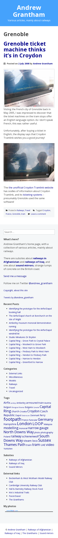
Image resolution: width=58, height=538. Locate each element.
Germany (45, 419)
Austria (47, 402)
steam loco (30, 440)
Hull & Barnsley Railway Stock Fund (26, 488)
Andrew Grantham (29, 10)
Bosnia (21, 407)
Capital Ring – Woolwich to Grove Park (27, 344)
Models (12, 380)
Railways (20, 210)
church (15, 411)
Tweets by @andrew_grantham (18, 297)
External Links (15, 373)
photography (47, 432)
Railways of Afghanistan (20, 459)
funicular (33, 420)
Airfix (7, 402)
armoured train (35, 402)
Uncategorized (16, 391)
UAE (43, 445)
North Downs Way (19, 431)
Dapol (18, 415)
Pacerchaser (15, 496)
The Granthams (16, 499)
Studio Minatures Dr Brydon (22, 337)
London (24, 423)
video (50, 444)
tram (23, 214)
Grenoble (16, 214)
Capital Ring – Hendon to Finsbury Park (27, 355)
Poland (7, 436)
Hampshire (10, 424)
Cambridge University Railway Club (25, 485)
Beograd (15, 407)
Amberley (21, 402)
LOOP (37, 423)
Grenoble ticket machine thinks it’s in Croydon (25, 49)
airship (13, 403)
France (8, 214)
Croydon (46, 210)
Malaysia (48, 424)
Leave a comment (38, 214)
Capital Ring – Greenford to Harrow (26, 362)
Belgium (7, 407)
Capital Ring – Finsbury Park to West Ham (29, 351)
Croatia (23, 411)
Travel (27, 210)
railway (16, 436)
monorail (23, 428)
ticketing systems (32, 194)
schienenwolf (30, 436)
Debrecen (26, 415)
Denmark (34, 415)
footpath (12, 419)
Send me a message (15, 276)
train (29, 445)
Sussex (44, 440)
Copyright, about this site (16, 290)
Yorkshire (8, 448)
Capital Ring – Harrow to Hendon (25, 358)
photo (37, 432)
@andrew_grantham (40, 283)
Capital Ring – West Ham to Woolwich (27, 347)
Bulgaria (29, 407)
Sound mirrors (46, 533)
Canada (36, 407)
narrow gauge (38, 428)
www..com (12, 511)
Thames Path (14, 444)
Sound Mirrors (16, 466)
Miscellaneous (16, 377)
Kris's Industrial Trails (19, 492)
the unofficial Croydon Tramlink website (31, 187)
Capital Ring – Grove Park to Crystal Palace (29, 340)
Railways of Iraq (16, 463)
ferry (42, 415)
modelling (11, 428)
